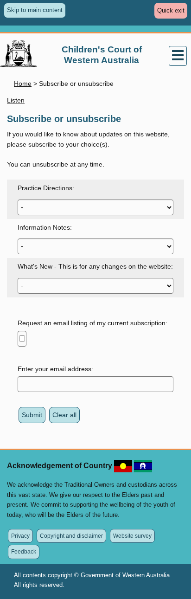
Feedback (23, 551)
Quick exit (172, 12)
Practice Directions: (46, 188)
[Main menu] (178, 56)
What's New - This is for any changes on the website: (95, 266)
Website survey (132, 536)
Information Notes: (45, 227)
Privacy (20, 536)
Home (23, 83)
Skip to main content (35, 9)
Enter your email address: (55, 369)
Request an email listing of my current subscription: (92, 323)
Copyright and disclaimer (71, 536)
